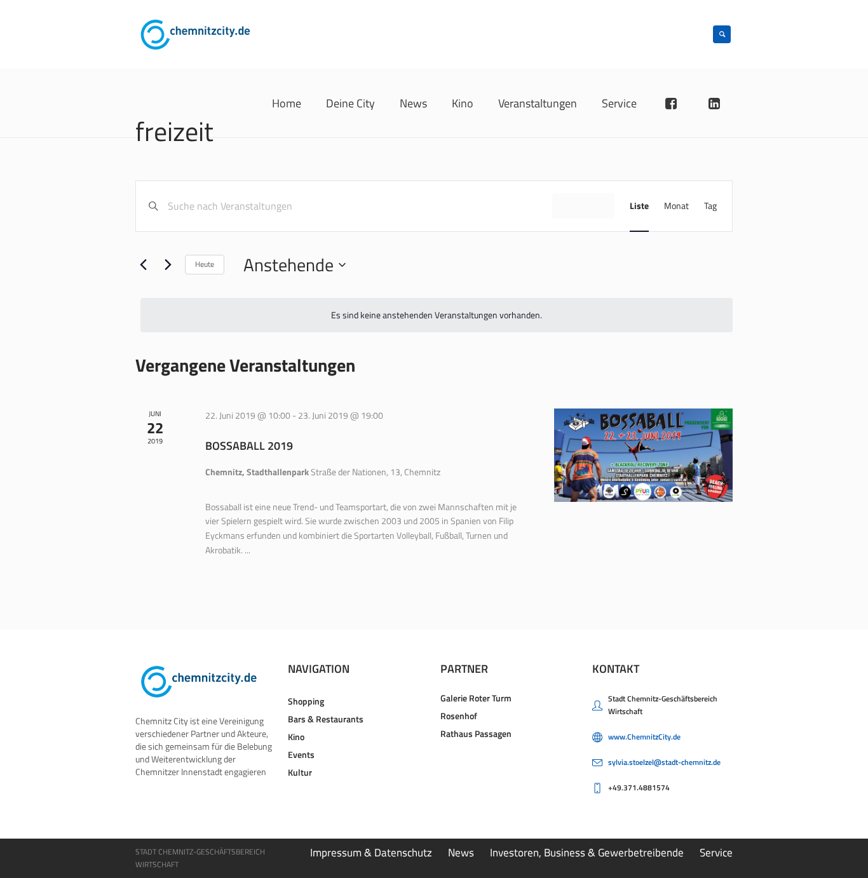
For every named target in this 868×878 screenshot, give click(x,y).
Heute (204, 264)
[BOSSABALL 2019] (643, 455)
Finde (583, 205)
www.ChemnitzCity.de (644, 737)
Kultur (300, 772)
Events (301, 754)
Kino (296, 736)
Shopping (306, 701)
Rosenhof (458, 715)
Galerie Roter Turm (476, 698)
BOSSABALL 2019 (249, 445)
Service (716, 852)
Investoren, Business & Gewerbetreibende (587, 852)
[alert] (436, 315)
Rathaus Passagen (476, 733)
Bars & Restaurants (325, 719)
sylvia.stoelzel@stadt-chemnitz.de (664, 762)
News (461, 852)
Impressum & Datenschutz (371, 852)
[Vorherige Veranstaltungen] (143, 265)
